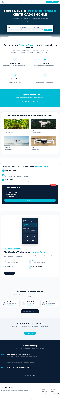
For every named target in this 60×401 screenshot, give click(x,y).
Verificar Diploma (54, 389)
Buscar (48, 29)
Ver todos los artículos (30, 375)
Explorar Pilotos (23, 1)
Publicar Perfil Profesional (30, 101)
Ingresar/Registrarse (53, 1)
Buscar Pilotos (44, 391)
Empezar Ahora (30, 200)
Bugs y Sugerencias (55, 393)
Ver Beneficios (8, 273)
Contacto (37, 1)
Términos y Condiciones (44, 398)
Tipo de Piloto (23, 27)
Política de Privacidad (54, 398)
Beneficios (31, 1)
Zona (10, 27)
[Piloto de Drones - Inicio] (2, 1)
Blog (42, 1)
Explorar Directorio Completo (30, 311)
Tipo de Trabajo (36, 27)
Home (17, 1)
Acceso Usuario (45, 389)
